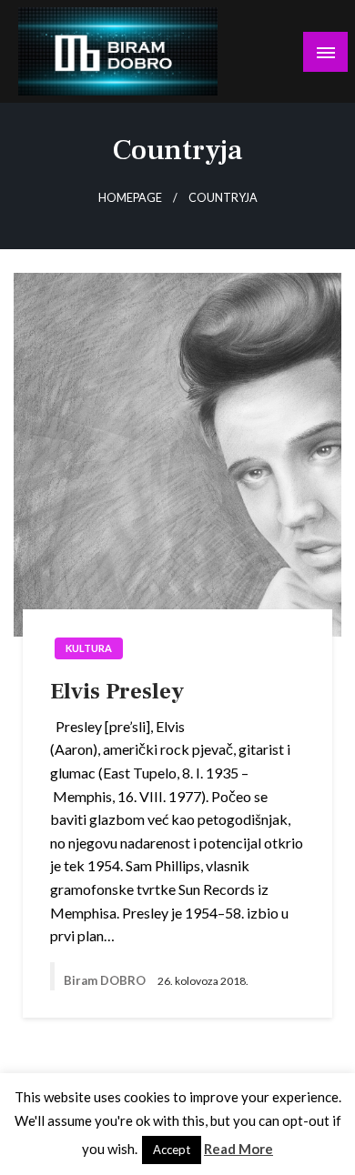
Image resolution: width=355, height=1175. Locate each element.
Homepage (130, 198)
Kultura (89, 648)
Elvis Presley (117, 691)
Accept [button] (171, 1149)
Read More (238, 1148)
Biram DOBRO (106, 980)
